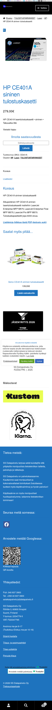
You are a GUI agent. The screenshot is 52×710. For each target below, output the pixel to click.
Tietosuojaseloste (11, 686)
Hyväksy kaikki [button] (27, 361)
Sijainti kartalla (10, 636)
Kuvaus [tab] (6, 171)
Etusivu (9, 18)
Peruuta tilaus (9, 655)
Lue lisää (30, 356)
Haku (26, 705)
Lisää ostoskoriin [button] (26, 293)
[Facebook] (6, 524)
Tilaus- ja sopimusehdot (14, 642)
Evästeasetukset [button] (10, 361)
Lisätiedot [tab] (7, 178)
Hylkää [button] (39, 361)
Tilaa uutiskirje (10, 649)
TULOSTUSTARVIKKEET (24, 18)
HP (45, 18)
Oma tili (8, 705)
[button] (4, 30)
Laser (39, 18)
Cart (40, 703)
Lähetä (26, 148)
